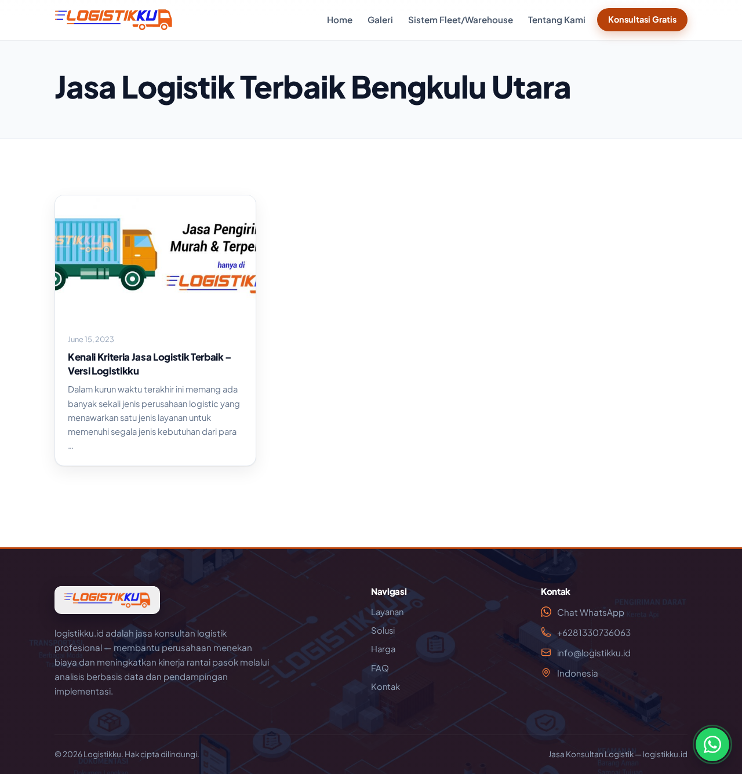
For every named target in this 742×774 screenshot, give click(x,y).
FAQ (380, 668)
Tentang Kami (556, 19)
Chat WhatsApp (590, 611)
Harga (383, 649)
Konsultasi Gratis (642, 19)
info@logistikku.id (594, 652)
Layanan (387, 611)
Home (339, 19)
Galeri (380, 19)
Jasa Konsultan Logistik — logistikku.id (618, 754)
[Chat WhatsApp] (712, 744)
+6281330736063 (594, 632)
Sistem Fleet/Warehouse (460, 19)
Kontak (385, 686)
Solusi (383, 630)
